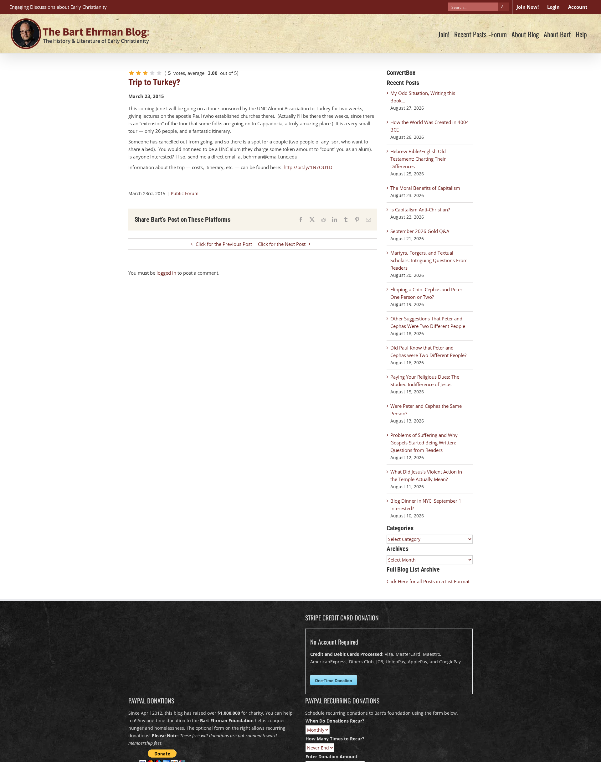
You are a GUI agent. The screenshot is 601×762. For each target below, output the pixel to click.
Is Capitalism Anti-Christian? (420, 209)
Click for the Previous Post (224, 244)
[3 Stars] (145, 73)
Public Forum (184, 193)
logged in (166, 273)
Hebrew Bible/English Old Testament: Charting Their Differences (418, 158)
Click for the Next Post (282, 244)
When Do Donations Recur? (335, 721)
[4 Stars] (152, 73)
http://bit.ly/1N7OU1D (308, 167)
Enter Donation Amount (331, 756)
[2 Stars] (138, 73)
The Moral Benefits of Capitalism (425, 188)
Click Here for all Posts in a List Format (428, 581)
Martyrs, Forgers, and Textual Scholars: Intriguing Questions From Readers (429, 260)
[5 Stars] (159, 73)
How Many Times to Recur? (335, 739)
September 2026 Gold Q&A (419, 231)
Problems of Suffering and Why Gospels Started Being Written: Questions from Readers (424, 442)
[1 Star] (131, 73)
